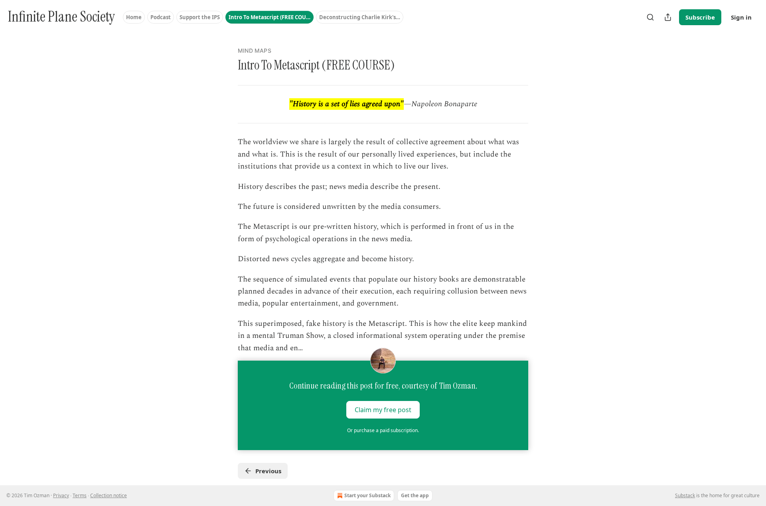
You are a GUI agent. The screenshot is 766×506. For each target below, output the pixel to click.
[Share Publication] (668, 17)
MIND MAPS (254, 50)
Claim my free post (383, 409)
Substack (685, 495)
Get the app (415, 495)
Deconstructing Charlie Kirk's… (359, 17)
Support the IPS (200, 17)
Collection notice (108, 495)
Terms (80, 495)
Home (134, 17)
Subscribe (700, 17)
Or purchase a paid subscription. (383, 430)
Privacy (61, 495)
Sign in (741, 17)
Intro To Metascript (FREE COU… (269, 17)
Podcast (160, 17)
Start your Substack (367, 495)
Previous (268, 471)
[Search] (650, 17)
